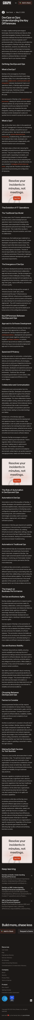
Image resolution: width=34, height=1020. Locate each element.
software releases (13, 339)
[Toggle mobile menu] (16, 3)
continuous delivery (8, 335)
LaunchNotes (26, 1015)
